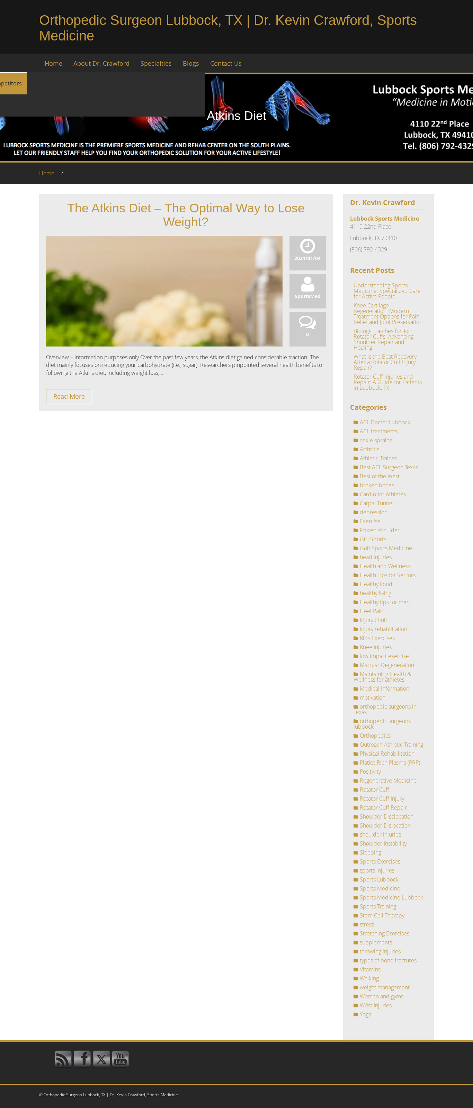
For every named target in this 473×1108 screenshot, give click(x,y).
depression (373, 512)
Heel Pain (371, 611)
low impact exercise (384, 656)
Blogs (191, 63)
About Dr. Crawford (101, 63)
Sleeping (370, 852)
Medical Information (384, 688)
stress (367, 924)
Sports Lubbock (379, 879)
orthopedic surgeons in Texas (385, 709)
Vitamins (370, 969)
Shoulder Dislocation (385, 825)
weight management (385, 987)
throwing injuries (380, 951)
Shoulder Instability (383, 843)
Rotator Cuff (374, 789)
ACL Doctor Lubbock (385, 422)
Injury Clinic (374, 620)
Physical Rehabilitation (387, 753)
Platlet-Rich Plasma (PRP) (390, 762)
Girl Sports (373, 539)
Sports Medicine (380, 888)
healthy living (375, 593)
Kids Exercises (377, 638)
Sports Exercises (380, 861)
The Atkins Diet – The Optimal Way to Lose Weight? (186, 215)
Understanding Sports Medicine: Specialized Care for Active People (387, 290)
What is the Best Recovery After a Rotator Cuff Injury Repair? (385, 362)
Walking (369, 978)
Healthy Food (376, 584)
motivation (372, 697)
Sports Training (378, 906)
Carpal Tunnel (377, 503)
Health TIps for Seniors (388, 575)
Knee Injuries (376, 647)
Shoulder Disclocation (386, 816)
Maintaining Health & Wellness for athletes (382, 676)
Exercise (370, 521)
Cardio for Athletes (383, 494)
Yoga (365, 1014)
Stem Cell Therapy (382, 915)
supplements (376, 942)
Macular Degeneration (387, 665)
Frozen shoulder (380, 530)
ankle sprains (376, 440)
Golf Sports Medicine (386, 548)
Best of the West (380, 476)
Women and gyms (381, 996)
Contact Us (226, 63)
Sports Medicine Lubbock (391, 897)
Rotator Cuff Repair (383, 807)
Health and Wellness (385, 566)
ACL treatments (379, 431)
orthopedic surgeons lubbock (382, 723)
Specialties (156, 63)
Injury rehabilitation (383, 629)
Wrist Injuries (376, 1005)
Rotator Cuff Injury (382, 798)
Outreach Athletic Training (391, 744)
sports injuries (377, 870)
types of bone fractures (388, 960)
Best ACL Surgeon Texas (389, 467)
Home (53, 63)
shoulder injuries (380, 834)
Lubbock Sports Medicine (384, 218)
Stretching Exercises (384, 933)
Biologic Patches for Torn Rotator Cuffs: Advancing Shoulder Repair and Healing (383, 339)
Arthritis (369, 449)
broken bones (377, 485)
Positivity (370, 771)
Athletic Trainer (378, 458)
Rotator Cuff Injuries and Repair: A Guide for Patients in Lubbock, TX (388, 382)
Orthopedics (375, 735)
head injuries (376, 557)
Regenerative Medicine (388, 780)
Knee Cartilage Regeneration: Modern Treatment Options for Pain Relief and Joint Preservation (388, 314)
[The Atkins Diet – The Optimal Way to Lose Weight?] (164, 337)
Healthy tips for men (385, 602)
